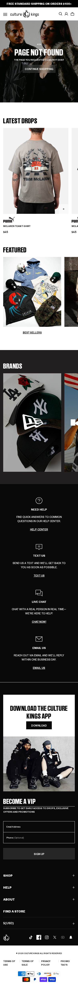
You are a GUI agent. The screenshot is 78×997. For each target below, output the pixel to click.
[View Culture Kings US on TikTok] (31, 937)
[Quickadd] (63, 209)
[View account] (66, 14)
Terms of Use (9, 962)
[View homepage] (24, 14)
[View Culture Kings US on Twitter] (55, 937)
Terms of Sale (28, 962)
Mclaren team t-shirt (17, 226)
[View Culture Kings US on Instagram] (47, 937)
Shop (8, 875)
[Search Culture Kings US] (60, 14)
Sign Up (39, 854)
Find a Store (14, 911)
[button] (72, 14)
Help (7, 887)
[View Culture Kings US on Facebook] (39, 937)
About (9, 899)
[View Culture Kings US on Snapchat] (71, 937)
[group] (32, 422)
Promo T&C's (65, 962)
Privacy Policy (45, 962)
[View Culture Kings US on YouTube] (63, 937)
